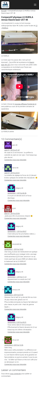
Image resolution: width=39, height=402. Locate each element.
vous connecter (15, 374)
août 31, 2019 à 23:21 (12, 173)
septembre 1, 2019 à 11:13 (17, 277)
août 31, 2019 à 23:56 (12, 213)
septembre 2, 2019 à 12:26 (13, 345)
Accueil (3, 11)
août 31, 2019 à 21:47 (12, 150)
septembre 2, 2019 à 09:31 (17, 322)
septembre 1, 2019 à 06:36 (17, 193)
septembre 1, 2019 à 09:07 (17, 231)
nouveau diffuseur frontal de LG (25, 104)
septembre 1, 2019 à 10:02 (13, 249)
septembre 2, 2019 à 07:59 (13, 295)
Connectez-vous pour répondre (15, 160)
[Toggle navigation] (35, 5)
